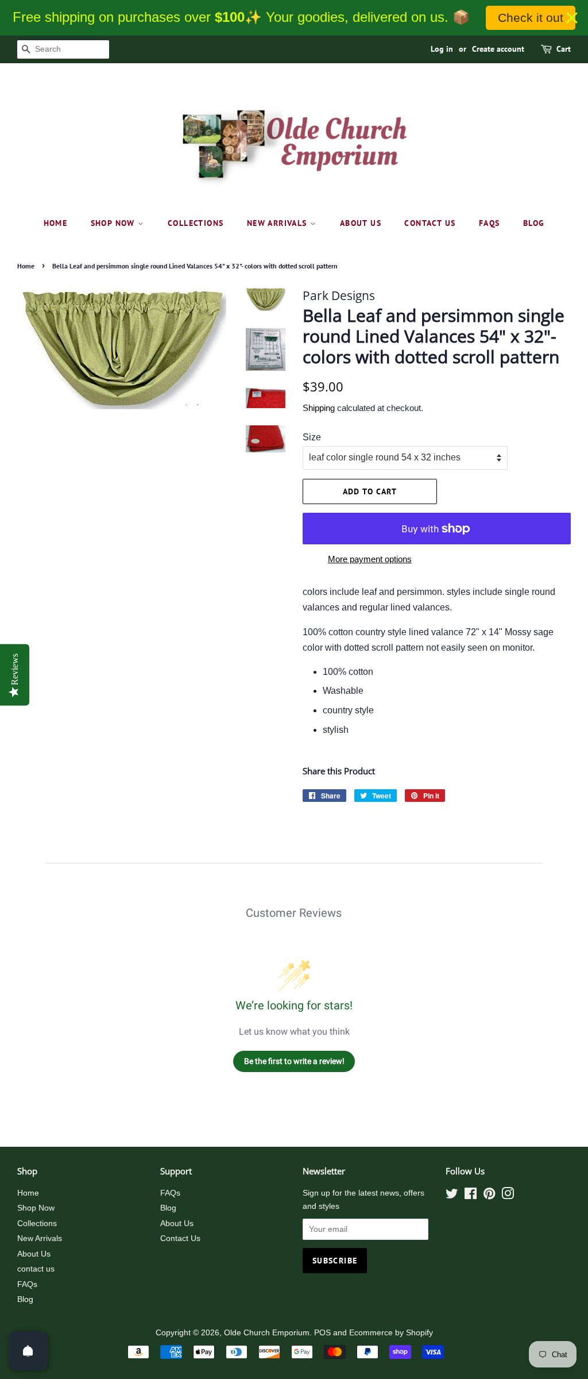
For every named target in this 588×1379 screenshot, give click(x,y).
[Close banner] (572, 17)
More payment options (370, 559)
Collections (195, 223)
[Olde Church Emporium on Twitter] (452, 1196)
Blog (534, 223)
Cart (563, 49)
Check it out (530, 17)
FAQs (489, 223)
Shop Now (114, 223)
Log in (442, 49)
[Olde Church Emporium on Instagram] (507, 1196)
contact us (429, 223)
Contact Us (180, 1238)
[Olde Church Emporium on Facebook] (470, 1196)
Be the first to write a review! (294, 1061)
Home (56, 223)
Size (312, 437)
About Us (360, 223)
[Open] (28, 1350)
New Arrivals (278, 223)
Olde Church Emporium (267, 1332)
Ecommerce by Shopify (391, 1332)
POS (322, 1332)
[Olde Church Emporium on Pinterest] (489, 1196)
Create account (498, 49)
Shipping (319, 408)
